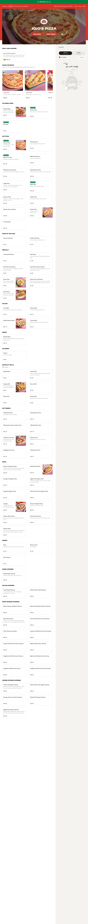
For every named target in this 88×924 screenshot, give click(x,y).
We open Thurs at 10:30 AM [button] (21, 6)
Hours (80, 6)
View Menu (37, 34)
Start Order (50, 34)
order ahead (11, 6)
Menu (76, 6)
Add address (82, 57)
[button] (14, 112)
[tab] (65, 53)
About (84, 6)
